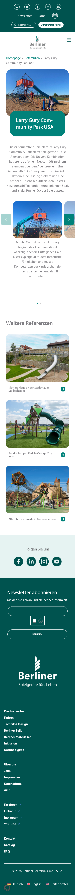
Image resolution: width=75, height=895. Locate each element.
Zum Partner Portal (51, 24)
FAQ (7, 851)
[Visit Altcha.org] (40, 621)
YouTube (10, 824)
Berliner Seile (13, 730)
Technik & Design (16, 724)
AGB (7, 790)
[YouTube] (27, 7)
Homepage (13, 58)
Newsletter (24, 16)
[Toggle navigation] (69, 40)
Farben (9, 717)
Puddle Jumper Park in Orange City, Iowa (30, 454)
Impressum (12, 777)
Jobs (42, 16)
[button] (7, 887)
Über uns (10, 764)
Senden (37, 634)
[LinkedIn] (58, 7)
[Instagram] (48, 7)
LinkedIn (10, 811)
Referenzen (32, 58)
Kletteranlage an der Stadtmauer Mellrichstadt (28, 389)
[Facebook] (37, 7)
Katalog (9, 845)
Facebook (10, 805)
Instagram (11, 817)
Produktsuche (14, 711)
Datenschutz (13, 784)
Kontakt (9, 838)
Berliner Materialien (17, 737)
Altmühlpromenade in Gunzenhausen (32, 519)
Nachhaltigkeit (14, 750)
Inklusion (10, 743)
